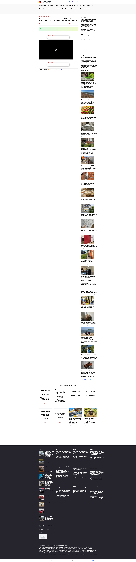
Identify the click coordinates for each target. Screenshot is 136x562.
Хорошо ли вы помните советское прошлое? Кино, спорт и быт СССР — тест (89, 46)
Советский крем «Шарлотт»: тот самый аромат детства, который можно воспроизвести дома (88, 200)
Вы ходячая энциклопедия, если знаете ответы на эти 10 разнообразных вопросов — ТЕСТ (79, 478)
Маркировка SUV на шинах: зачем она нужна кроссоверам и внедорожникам (49, 518)
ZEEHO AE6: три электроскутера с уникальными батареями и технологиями (48, 476)
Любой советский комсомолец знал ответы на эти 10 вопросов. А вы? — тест (63, 491)
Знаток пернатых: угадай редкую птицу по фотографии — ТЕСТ (79, 460)
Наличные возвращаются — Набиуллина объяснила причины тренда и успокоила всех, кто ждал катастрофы (89, 291)
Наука (40, 8)
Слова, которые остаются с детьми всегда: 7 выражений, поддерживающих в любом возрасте (89, 285)
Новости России (42, 531)
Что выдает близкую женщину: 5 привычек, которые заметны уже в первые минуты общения (87, 262)
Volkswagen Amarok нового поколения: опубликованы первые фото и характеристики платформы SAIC (49, 469)
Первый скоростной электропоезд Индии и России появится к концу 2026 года (88, 40)
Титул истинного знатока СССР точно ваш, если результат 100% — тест (63, 476)
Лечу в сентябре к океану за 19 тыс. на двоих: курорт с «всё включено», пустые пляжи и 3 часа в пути (88, 101)
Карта (57, 5)
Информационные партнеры (45, 529)
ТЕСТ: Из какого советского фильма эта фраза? (89, 51)
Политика (62, 5)
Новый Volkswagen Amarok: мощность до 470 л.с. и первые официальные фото (88, 30)
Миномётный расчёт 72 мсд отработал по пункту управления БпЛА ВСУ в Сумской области (90, 421)
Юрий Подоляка (42, 5)
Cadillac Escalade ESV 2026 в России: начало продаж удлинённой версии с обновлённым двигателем (49, 454)
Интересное (50, 8)
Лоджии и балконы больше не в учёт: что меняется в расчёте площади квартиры (89, 215)
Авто (93, 5)
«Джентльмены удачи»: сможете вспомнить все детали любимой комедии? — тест (62, 466)
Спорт (44, 8)
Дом (81, 8)
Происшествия (87, 8)
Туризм (40, 532)
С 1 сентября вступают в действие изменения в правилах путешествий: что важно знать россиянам (88, 308)
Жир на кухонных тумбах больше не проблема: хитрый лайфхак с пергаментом (89, 246)
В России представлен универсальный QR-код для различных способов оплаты (87, 35)
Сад (78, 8)
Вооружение (57, 8)
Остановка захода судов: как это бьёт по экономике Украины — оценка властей (60, 414)
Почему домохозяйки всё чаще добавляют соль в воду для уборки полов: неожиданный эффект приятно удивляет (88, 85)
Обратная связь (42, 523)
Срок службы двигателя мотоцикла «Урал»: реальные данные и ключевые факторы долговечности (49, 511)
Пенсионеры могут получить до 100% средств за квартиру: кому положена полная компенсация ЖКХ (89, 231)
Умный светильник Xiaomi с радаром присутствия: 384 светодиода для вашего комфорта (89, 25)
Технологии (41, 11)
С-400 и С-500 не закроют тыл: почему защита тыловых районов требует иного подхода (90, 395)
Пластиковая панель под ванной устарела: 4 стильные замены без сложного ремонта (89, 134)
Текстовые (79, 5)
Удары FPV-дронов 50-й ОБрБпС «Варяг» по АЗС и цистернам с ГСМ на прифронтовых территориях (75, 421)
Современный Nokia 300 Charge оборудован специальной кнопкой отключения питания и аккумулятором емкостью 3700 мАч (89, 56)
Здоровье (67, 8)
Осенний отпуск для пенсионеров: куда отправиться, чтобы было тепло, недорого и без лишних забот (89, 340)
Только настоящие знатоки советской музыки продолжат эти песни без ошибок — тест (62, 471)
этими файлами (88, 560)
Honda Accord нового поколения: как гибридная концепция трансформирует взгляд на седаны (49, 461)
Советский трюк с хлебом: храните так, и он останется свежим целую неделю (88, 324)
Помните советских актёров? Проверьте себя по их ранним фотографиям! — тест (62, 462)
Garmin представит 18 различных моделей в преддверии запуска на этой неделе (88, 61)
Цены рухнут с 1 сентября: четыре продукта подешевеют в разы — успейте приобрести (88, 278)
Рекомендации (42, 526)
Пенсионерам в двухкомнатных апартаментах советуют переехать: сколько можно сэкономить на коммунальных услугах (89, 151)
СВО (67, 5)
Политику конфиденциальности (58, 548)
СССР (84, 5)
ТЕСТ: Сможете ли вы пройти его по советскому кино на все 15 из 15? (80, 487)
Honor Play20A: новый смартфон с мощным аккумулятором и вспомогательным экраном (88, 20)
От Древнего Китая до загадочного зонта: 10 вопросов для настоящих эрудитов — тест (80, 473)
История (73, 8)
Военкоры (50, 5)
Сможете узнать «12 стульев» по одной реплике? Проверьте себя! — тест (63, 457)
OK (92, 560)
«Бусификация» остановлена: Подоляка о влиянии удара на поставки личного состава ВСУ (75, 395)
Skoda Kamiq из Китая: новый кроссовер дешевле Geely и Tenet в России (49, 490)
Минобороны (72, 5)
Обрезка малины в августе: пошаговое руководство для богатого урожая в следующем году (88, 117)
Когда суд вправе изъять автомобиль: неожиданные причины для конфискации (49, 483)
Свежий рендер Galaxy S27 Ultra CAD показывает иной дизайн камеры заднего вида (89, 66)
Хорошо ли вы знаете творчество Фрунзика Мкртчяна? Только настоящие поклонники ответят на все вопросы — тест (63, 481)
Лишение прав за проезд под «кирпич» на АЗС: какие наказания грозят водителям (49, 504)
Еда (63, 8)
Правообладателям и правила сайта (46, 525)
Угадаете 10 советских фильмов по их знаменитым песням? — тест (63, 496)
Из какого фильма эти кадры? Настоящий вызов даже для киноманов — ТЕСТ (79, 464)
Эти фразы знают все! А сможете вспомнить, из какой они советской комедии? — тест (63, 486)
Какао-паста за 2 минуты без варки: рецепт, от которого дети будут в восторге (88, 372)
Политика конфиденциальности (45, 528)
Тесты (88, 5)
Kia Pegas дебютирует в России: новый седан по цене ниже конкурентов (49, 497)
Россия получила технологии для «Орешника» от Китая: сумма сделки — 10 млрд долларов (45, 415)
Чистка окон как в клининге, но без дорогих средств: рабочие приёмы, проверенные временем (88, 183)
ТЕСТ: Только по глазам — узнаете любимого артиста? (80, 469)
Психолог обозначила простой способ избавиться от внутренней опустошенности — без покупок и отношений (89, 356)
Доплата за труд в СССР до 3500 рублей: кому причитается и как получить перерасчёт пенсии (88, 167)
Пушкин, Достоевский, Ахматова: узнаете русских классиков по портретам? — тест (79, 483)
